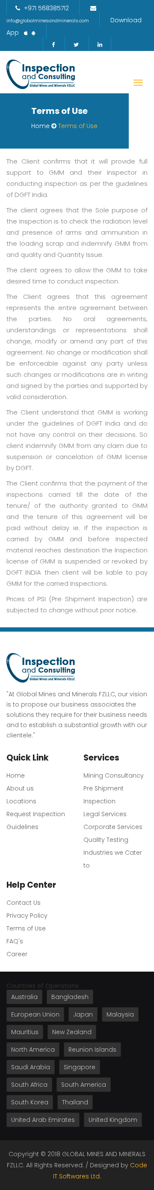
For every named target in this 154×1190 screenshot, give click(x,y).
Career (16, 954)
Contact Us (23, 902)
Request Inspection (35, 814)
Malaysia (120, 1014)
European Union (35, 1014)
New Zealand (72, 1032)
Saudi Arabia (30, 1067)
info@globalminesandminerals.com (47, 20)
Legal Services (105, 814)
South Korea (29, 1102)
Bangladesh (70, 997)
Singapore (79, 1067)
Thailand (75, 1102)
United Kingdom (113, 1119)
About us (20, 788)
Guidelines (22, 827)
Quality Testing (105, 839)
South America (83, 1084)
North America (33, 1049)
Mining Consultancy (113, 775)
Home (40, 126)
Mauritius (24, 1032)
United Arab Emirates (43, 1119)
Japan (83, 1014)
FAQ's (14, 941)
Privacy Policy (26, 915)
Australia (24, 997)
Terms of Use (26, 928)
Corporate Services (112, 827)
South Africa (29, 1084)
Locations (21, 801)
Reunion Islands (92, 1049)
